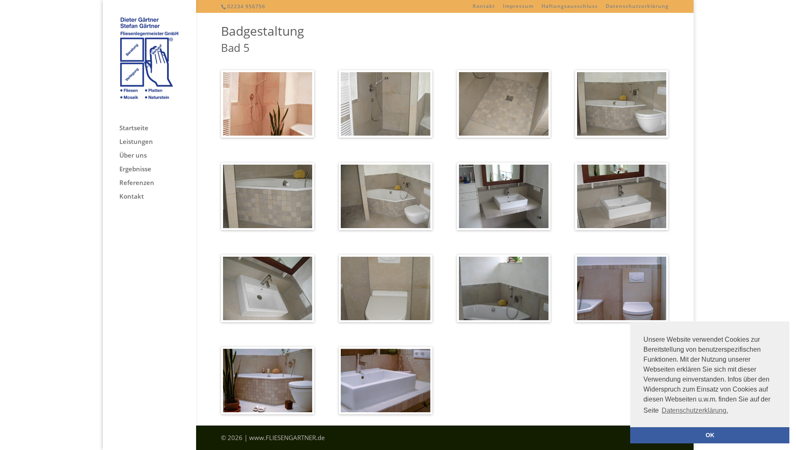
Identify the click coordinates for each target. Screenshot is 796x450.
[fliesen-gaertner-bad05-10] (385, 320)
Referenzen (136, 183)
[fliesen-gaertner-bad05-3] (503, 135)
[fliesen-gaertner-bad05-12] (621, 320)
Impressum (518, 7)
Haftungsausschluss (569, 7)
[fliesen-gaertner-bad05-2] (385, 135)
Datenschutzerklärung (637, 7)
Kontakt (484, 7)
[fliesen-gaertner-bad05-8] (621, 228)
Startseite (133, 128)
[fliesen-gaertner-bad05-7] (503, 228)
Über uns (133, 155)
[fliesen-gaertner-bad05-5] (267, 228)
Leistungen (136, 142)
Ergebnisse (135, 169)
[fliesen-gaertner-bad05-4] (621, 135)
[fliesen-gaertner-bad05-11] (503, 320)
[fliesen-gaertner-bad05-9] (267, 320)
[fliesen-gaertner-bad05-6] (385, 228)
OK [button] (710, 435)
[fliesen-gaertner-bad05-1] (267, 135)
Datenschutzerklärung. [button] (695, 410)
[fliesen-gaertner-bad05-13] (267, 412)
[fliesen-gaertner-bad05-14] (385, 412)
